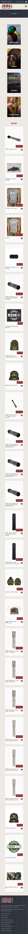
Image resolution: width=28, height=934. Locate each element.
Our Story (4, 915)
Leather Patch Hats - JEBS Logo (11, 622)
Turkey (14, 66)
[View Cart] (26, 2)
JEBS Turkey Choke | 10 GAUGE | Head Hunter (12, 740)
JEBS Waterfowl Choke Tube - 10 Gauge (11, 681)
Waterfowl (14, 42)
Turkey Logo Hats (10, 828)
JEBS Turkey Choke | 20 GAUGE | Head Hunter (12, 799)
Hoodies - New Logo (11, 208)
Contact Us (4, 918)
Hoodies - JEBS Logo (11, 592)
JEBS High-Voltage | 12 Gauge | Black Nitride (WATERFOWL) (11, 505)
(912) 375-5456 (6, 1)
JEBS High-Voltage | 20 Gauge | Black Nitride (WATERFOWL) (11, 475)
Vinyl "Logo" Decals (10, 857)
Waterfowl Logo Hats (11, 385)
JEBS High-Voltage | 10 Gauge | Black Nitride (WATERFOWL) (11, 446)
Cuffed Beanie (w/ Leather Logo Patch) (11, 356)
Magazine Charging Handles (10, 179)
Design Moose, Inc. (6, 910)
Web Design (18, 909)
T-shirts (7, 237)
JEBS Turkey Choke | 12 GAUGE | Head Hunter (12, 769)
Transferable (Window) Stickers (11, 327)
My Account (20, 1)
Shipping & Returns (7, 920)
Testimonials (5, 924)
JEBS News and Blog (7, 922)
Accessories (14, 115)
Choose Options (21, 150)
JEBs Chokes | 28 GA (11, 149)
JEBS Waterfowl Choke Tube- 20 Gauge (11, 710)
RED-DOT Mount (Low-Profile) (12, 268)
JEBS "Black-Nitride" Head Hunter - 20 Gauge (11, 534)
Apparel (14, 90)
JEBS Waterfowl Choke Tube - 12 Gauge (11, 651)
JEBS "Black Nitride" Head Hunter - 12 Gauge (12, 563)
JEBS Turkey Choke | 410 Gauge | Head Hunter (11, 416)
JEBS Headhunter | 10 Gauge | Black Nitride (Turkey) (11, 298)
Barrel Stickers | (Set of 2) (11, 887)
